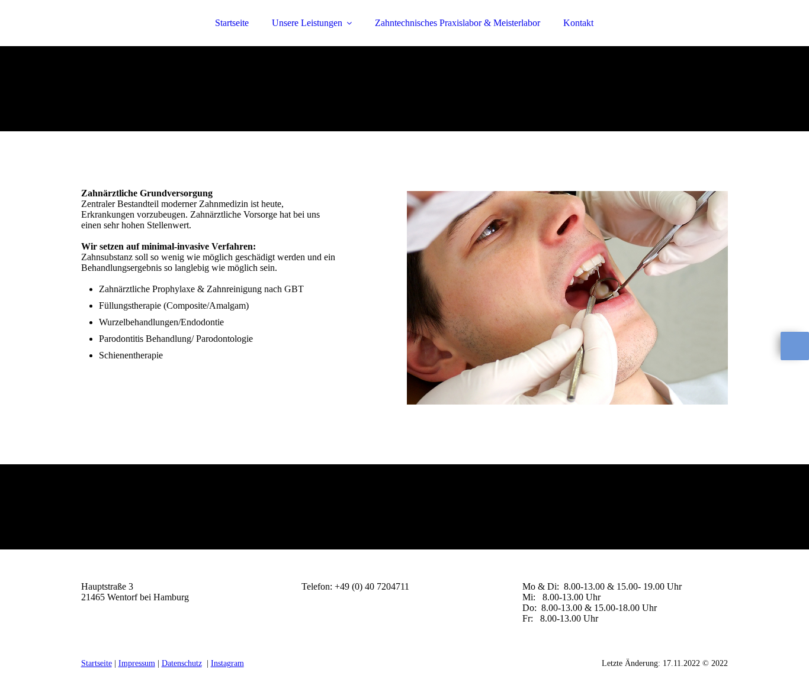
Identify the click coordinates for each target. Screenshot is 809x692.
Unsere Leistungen (307, 23)
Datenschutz (182, 663)
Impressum (136, 663)
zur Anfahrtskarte (113, 618)
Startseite (232, 23)
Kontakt (578, 23)
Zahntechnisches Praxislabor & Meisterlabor (457, 23)
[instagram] (795, 346)
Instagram (227, 663)
